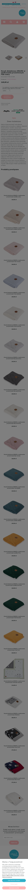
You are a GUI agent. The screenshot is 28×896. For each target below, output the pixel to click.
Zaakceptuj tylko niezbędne (14, 880)
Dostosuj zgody (14, 884)
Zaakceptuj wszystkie (14, 888)
